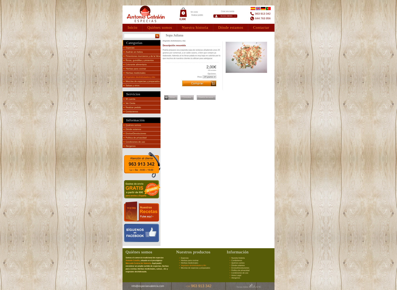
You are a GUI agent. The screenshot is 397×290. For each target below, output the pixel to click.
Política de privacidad (136, 137)
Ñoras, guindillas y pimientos (140, 60)
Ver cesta (194, 12)
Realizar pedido (197, 15)
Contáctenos (132, 111)
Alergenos (131, 146)
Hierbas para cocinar (136, 68)
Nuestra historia (195, 27)
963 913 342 (263, 13)
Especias (130, 47)
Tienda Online (242, 287)
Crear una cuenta (227, 11)
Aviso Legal (236, 275)
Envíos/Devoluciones (136, 133)
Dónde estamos (230, 27)
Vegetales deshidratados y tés (140, 77)
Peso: (199, 77)
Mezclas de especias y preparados (143, 81)
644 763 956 (263, 18)
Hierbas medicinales (135, 73)
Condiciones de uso (135, 142)
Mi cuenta (130, 99)
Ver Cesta (130, 103)
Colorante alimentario (136, 64)
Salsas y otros (132, 85)
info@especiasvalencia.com (148, 286)
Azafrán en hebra (134, 52)
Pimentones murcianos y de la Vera (143, 56)
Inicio (132, 27)
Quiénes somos (159, 27)
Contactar (261, 27)
